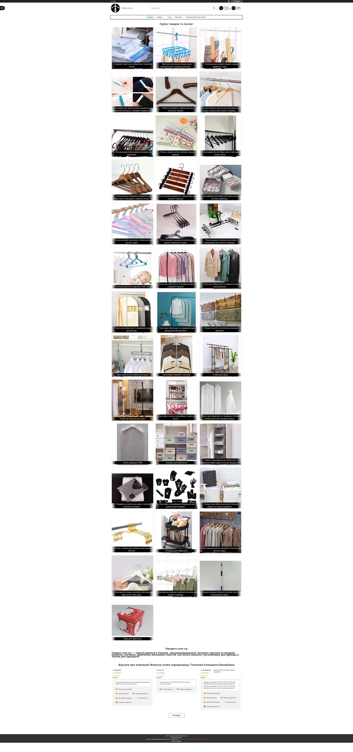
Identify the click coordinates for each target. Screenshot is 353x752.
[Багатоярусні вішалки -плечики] (176, 356)
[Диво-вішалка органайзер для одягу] (132, 356)
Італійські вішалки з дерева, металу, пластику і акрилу (177, 109)
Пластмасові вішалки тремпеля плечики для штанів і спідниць (177, 593)
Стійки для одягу (220, 375)
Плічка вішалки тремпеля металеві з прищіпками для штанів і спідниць (221, 241)
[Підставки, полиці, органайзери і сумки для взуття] (176, 400)
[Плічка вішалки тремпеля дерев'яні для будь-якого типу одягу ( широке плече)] (132, 180)
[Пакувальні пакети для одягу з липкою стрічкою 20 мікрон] (132, 488)
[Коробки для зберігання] (176, 444)
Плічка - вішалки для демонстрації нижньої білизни (133, 549)
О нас (169, 17)
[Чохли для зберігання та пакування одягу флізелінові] (132, 312)
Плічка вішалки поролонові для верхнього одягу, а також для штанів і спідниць (221, 109)
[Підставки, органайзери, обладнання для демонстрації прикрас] (176, 488)
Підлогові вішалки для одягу (132, 419)
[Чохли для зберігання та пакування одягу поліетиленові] (220, 268)
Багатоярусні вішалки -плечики (176, 375)
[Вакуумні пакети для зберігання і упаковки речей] (132, 48)
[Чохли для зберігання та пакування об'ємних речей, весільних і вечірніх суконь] (220, 400)
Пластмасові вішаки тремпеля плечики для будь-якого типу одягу (133, 593)
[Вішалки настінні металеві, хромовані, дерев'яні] (220, 312)
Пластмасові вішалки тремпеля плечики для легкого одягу (221, 549)
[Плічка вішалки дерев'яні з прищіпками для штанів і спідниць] (176, 180)
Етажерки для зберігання (176, 551)
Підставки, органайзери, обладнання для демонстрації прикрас (177, 505)
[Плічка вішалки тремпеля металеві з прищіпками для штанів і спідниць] (220, 224)
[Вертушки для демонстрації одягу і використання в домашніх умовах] (176, 48)
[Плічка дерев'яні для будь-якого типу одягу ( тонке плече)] (220, 136)
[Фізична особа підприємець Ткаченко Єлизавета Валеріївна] (115, 8)
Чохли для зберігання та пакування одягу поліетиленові (221, 285)
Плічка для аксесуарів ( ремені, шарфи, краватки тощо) (221, 65)
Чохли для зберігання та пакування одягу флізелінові (133, 329)
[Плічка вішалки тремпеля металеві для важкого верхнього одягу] (176, 224)
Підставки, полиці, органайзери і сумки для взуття (177, 417)
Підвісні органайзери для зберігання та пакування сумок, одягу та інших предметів (219, 461)
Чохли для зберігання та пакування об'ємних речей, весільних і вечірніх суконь (221, 417)
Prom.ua (185, 736)
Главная (150, 17)
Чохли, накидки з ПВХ (132, 463)
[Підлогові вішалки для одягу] (132, 400)
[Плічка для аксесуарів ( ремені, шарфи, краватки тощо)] (220, 48)
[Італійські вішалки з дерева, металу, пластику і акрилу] (176, 92)
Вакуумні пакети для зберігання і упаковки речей (133, 65)
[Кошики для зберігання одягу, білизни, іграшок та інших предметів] (220, 488)
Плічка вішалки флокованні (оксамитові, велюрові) (133, 153)
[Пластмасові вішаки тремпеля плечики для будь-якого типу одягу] (132, 576)
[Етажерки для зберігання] (176, 532)
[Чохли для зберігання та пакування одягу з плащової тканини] (176, 268)
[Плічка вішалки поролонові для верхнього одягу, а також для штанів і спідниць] (220, 92)
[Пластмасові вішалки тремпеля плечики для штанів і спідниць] (176, 576)
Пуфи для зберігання (132, 639)
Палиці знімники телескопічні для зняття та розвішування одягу (221, 593)
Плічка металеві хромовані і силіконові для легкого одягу (133, 241)
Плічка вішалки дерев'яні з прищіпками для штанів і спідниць (177, 197)
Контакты (178, 17)
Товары (159, 17)
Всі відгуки (176, 715)
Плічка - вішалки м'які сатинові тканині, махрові (177, 153)
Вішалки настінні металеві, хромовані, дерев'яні (221, 329)
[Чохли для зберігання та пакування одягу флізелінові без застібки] (176, 312)
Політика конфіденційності (200, 739)
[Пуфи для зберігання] (132, 620)
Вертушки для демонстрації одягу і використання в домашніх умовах (177, 65)
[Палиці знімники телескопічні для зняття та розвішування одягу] (220, 576)
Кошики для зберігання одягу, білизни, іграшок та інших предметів (221, 505)
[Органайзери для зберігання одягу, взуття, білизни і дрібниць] (220, 180)
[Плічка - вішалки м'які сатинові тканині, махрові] (176, 136)
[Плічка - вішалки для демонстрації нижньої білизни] (132, 532)
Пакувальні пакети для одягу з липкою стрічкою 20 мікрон (133, 505)
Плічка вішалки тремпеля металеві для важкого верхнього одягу (177, 241)
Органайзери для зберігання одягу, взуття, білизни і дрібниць (221, 197)
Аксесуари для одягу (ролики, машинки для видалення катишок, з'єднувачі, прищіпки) (133, 109)
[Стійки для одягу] (220, 356)
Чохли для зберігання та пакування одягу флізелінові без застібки (177, 329)
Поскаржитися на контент (185, 739)
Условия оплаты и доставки (196, 17)
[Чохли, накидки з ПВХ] (132, 444)
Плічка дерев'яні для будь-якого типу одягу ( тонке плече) (221, 153)
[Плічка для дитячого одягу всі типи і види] (132, 268)
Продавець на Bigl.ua (176, 737)
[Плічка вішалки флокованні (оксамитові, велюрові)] (132, 136)
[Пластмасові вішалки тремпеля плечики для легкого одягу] (220, 532)
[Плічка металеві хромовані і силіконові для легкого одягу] (132, 224)
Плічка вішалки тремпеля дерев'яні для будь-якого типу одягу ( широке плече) (133, 197)
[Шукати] (214, 8)
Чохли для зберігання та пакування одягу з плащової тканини (177, 285)
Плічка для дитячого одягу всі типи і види (132, 287)
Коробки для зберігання (176, 463)
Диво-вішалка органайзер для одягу (133, 375)
